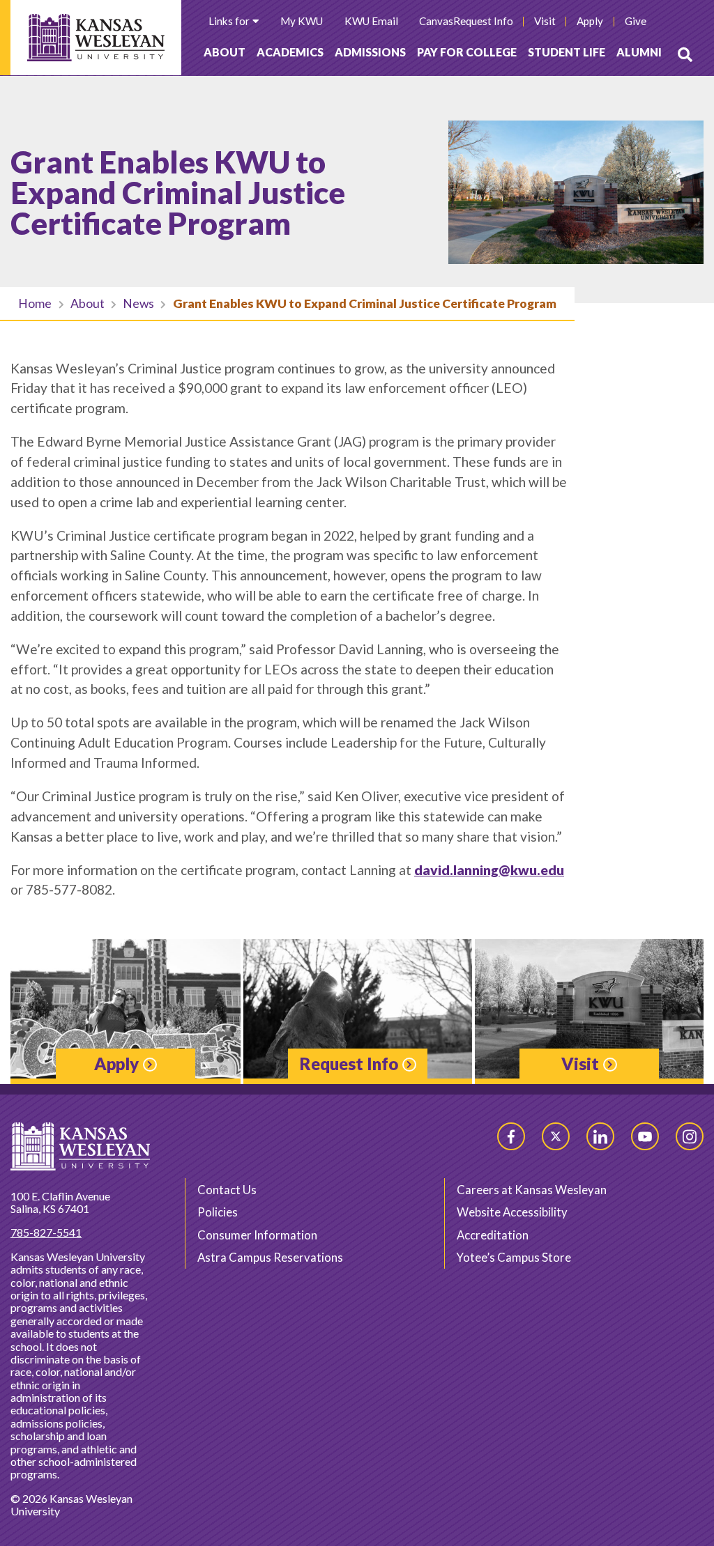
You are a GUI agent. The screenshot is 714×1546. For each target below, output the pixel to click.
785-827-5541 (46, 1232)
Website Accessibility (512, 1212)
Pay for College (467, 52)
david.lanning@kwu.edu (489, 870)
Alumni (639, 52)
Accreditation (493, 1235)
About (224, 52)
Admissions (370, 52)
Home (35, 303)
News (138, 303)
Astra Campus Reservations (270, 1257)
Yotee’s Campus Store (514, 1257)
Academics (290, 52)
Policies (217, 1212)
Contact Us (227, 1189)
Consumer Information (257, 1235)
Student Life (566, 52)
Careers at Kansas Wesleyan (532, 1189)
